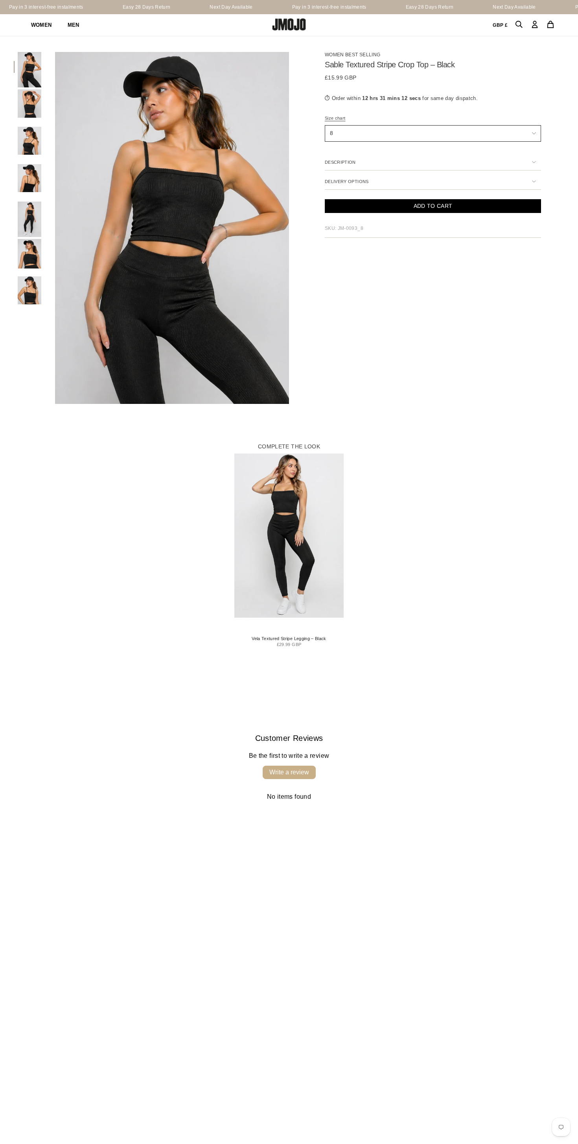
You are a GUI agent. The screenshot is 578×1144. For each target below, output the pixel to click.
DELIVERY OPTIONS (347, 181)
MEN (73, 25)
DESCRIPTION (340, 162)
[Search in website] (519, 25)
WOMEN (41, 25)
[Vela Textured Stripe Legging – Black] (289, 536)
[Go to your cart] (550, 25)
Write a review (289, 772)
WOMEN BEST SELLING (352, 54)
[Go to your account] (534, 25)
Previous (55, 228)
